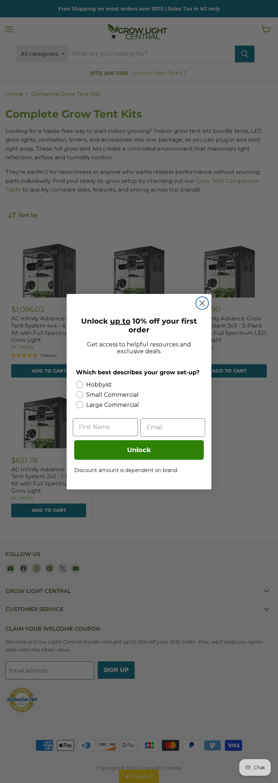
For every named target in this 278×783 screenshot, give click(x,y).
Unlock (139, 450)
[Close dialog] (202, 303)
